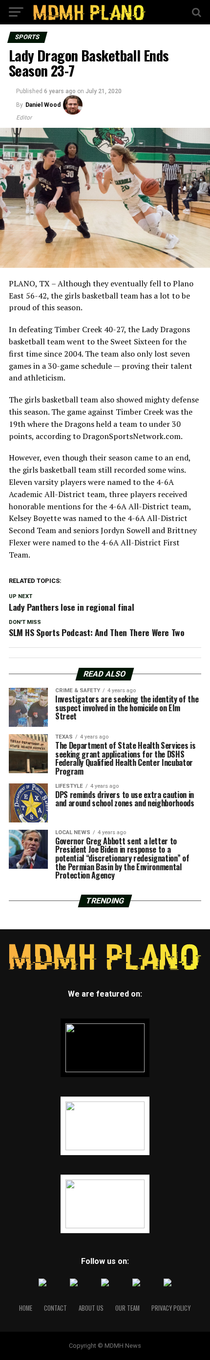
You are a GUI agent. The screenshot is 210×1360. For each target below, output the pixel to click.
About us (91, 1308)
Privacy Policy (170, 1308)
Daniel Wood (43, 104)
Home (25, 1308)
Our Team (127, 1308)
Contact (55, 1308)
